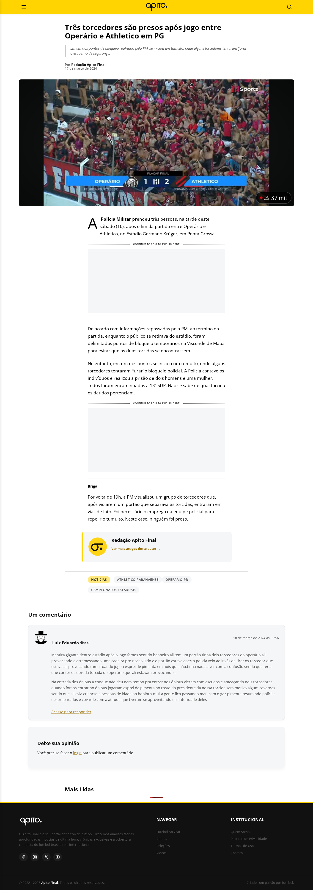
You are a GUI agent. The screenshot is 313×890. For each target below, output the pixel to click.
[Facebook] (23, 857)
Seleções (163, 846)
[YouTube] (57, 857)
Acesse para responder (71, 711)
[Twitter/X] (46, 857)
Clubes (161, 839)
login (77, 752)
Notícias (99, 579)
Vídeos (161, 853)
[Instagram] (34, 857)
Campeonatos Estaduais (113, 590)
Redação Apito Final (88, 64)
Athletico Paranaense (138, 579)
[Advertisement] (156, 281)
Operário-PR (176, 579)
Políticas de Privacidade (249, 839)
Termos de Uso (242, 846)
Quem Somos (241, 832)
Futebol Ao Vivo (168, 832)
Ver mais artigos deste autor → (135, 548)
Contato (237, 853)
